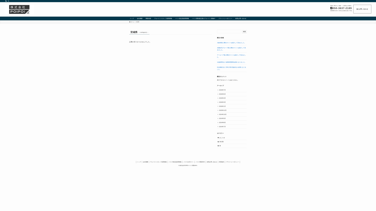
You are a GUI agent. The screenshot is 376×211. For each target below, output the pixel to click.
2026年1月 (222, 106)
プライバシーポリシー (232, 162)
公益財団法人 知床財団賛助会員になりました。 (231, 62)
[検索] (8, 1)
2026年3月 (222, 102)
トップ (139, 162)
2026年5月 (222, 94)
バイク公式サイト (188, 162)
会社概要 (145, 162)
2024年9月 (222, 118)
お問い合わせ (363, 9)
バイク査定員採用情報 (175, 162)
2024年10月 (222, 114)
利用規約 (221, 162)
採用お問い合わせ (212, 162)
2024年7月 (222, 126)
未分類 (221, 141)
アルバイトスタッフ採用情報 (158, 162)
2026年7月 (222, 90)
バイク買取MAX (200, 162)
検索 (244, 31)
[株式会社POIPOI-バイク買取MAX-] (60, 9)
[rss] (6, 1)
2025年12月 (222, 110)
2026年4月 (222, 98)
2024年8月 (222, 122)
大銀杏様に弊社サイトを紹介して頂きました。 (231, 42)
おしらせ (222, 137)
